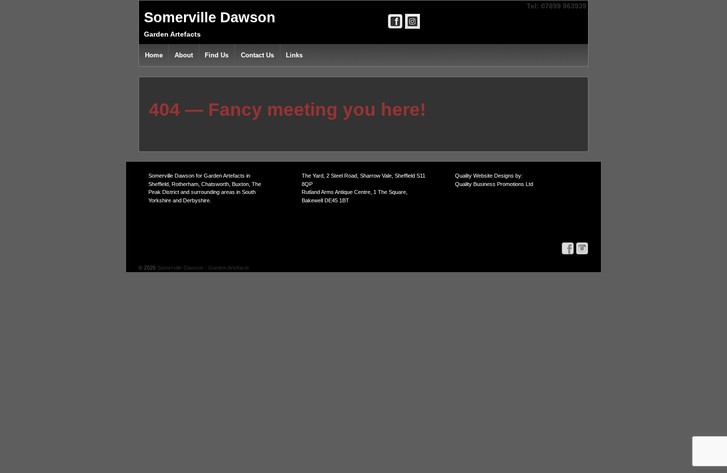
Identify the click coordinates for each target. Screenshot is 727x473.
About (184, 55)
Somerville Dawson (209, 17)
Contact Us (257, 55)
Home (154, 55)
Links (294, 55)
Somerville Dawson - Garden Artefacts (202, 268)
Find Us (216, 55)
